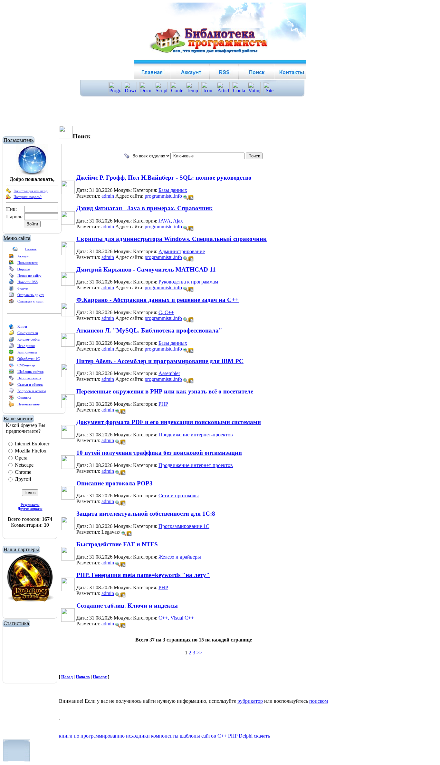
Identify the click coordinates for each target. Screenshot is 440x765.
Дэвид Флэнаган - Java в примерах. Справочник (144, 208)
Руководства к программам (188, 281)
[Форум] (11, 290)
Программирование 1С (183, 526)
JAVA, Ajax (170, 221)
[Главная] (15, 250)
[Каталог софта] (11, 341)
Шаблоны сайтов (30, 371)
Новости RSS (27, 282)
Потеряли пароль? (28, 197)
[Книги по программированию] (11, 328)
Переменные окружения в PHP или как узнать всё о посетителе (164, 391)
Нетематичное (28, 404)
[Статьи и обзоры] (11, 386)
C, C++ (166, 312)
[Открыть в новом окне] (191, 196)
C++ (222, 736)
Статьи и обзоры (30, 384)
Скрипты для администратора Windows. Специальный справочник (171, 238)
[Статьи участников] (11, 406)
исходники (138, 736)
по (76, 736)
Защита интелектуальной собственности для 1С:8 (145, 513)
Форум (22, 288)
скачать (262, 736)
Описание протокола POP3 (114, 483)
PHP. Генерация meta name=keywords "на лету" (143, 574)
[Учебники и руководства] (11, 334)
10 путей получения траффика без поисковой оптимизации (159, 452)
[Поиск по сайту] (11, 277)
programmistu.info (163, 196)
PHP (163, 404)
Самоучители (27, 333)
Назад (67, 676)
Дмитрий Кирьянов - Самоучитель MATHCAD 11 (146, 269)
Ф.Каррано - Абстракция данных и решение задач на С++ (157, 299)
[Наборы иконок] (11, 379)
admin (107, 196)
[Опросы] (11, 270)
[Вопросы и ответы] (11, 392)
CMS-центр (26, 365)
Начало (83, 676)
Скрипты (24, 397)
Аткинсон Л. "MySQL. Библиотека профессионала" (149, 330)
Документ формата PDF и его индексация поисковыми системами (168, 422)
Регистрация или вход (31, 191)
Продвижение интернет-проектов (195, 434)
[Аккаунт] (11, 257)
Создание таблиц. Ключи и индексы (127, 605)
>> (199, 652)
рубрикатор (250, 701)
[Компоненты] (11, 353)
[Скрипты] (11, 399)
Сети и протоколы (178, 495)
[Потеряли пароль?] (8, 198)
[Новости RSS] (11, 283)
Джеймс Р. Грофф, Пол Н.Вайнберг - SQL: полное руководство (164, 177)
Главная (30, 249)
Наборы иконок (29, 378)
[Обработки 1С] (11, 360)
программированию (103, 736)
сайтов (208, 736)
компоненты (164, 736)
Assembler (169, 373)
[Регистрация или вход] (8, 192)
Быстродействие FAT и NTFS (117, 544)
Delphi (246, 736)
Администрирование (181, 251)
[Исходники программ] (11, 347)
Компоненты (27, 352)
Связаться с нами (30, 301)
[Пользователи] (11, 264)
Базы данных (172, 190)
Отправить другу (30, 295)
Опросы (23, 269)
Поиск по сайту (29, 275)
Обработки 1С (28, 359)
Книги (22, 326)
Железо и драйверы (179, 557)
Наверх (100, 676)
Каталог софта (28, 339)
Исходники (26, 346)
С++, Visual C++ (176, 618)
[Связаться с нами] (11, 302)
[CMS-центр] (11, 366)
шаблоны (190, 736)
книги (65, 736)
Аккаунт (23, 256)
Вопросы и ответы (31, 391)
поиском (318, 701)
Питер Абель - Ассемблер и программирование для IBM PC (160, 361)
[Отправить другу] (11, 296)
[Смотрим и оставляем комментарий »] (185, 197)
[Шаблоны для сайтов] (11, 373)
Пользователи (27, 262)
